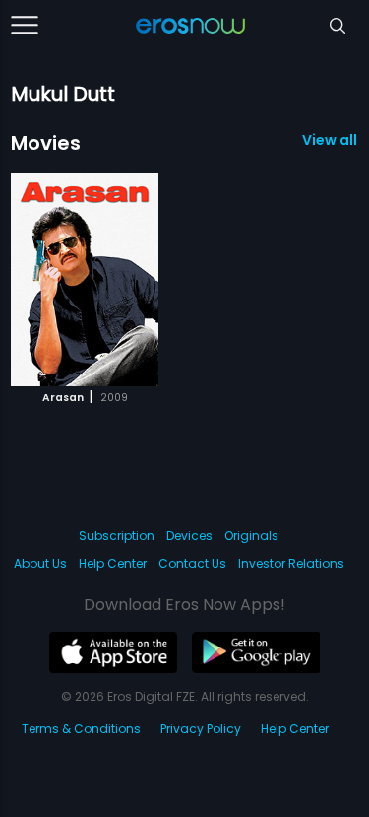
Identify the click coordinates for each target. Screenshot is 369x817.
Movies (46, 143)
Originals (251, 535)
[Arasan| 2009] (84, 279)
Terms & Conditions (81, 728)
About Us (40, 563)
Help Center (113, 563)
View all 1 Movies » (330, 140)
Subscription (116, 535)
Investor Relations (291, 563)
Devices (189, 535)
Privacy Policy (200, 728)
